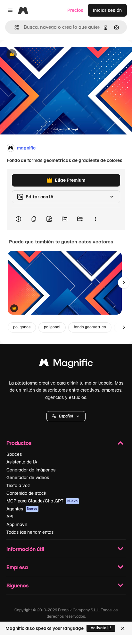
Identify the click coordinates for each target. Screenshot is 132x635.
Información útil (25, 549)
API (9, 516)
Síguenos (17, 585)
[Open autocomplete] (14, 27)
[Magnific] (66, 364)
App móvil (16, 524)
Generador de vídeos (27, 477)
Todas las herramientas (30, 532)
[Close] (123, 628)
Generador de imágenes (30, 470)
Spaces (14, 454)
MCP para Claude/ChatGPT (42, 501)
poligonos (21, 327)
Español (66, 416)
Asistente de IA (21, 462)
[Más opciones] (95, 218)
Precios (75, 10)
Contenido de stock (26, 493)
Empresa (17, 567)
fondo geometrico (90, 327)
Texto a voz (18, 485)
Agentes (21, 509)
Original (41, 55)
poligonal (52, 327)
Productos (18, 443)
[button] (66, 416)
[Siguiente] (123, 283)
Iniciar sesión (107, 10)
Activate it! (101, 628)
